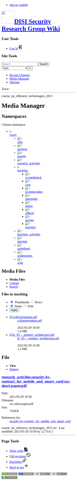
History (14, 369)
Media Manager (19, 78)
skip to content (18, 5)
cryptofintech (33, 177)
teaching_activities (28, 234)
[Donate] (9, 474)
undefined (23, 248)
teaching (22, 170)
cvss (28, 184)
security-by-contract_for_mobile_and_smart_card (40, 421)
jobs (20, 142)
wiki (20, 262)
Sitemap (14, 82)
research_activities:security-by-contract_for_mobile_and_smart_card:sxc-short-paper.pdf (36, 381)
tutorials (22, 241)
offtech (29, 213)
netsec (29, 206)
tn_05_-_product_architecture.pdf (38, 338)
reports (21, 156)
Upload (14, 283)
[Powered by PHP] (26, 474)
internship (31, 198)
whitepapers (24, 255)
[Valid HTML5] (43, 474)
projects (22, 149)
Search (44, 64)
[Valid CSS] (59, 474)
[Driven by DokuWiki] (9, 478)
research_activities (28, 163)
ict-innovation (33, 191)
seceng (29, 220)
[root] (12, 135)
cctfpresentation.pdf (29, 320)
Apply (14, 310)
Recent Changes (19, 75)
